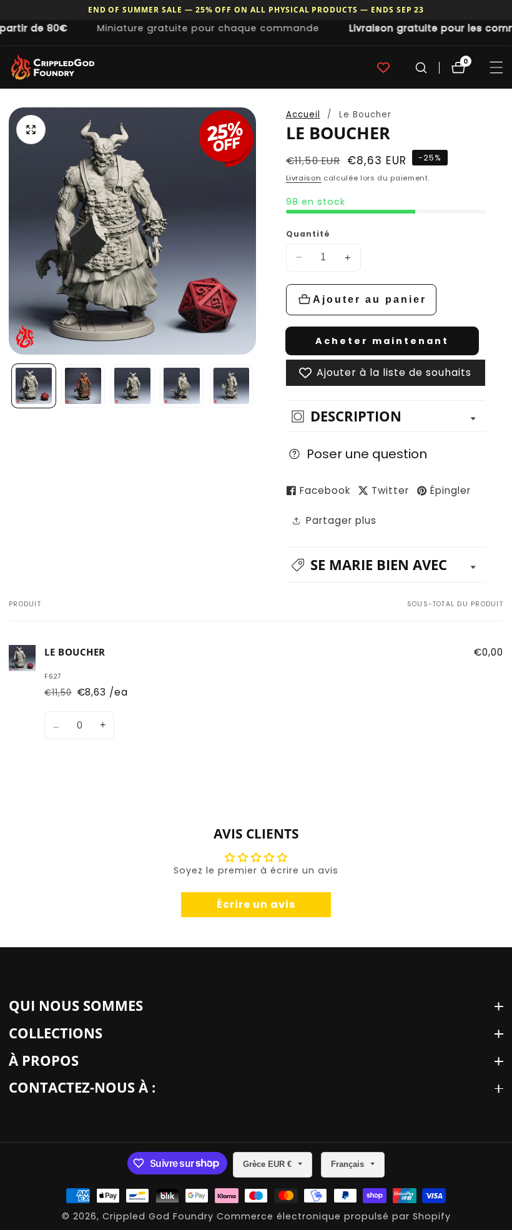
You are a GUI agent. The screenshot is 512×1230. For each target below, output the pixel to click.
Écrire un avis (256, 904)
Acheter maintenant (382, 341)
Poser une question (367, 454)
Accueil (303, 115)
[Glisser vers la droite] (252, 385)
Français (349, 1164)
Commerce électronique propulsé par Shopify (334, 1216)
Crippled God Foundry (158, 1216)
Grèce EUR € (268, 1164)
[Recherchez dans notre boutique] (421, 68)
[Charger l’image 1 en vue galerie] (34, 386)
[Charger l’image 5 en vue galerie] (232, 386)
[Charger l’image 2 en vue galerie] (83, 386)
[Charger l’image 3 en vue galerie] (132, 386)
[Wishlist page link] (383, 67)
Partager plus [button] (341, 520)
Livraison (304, 178)
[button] (386, 564)
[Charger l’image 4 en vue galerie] (182, 386)
